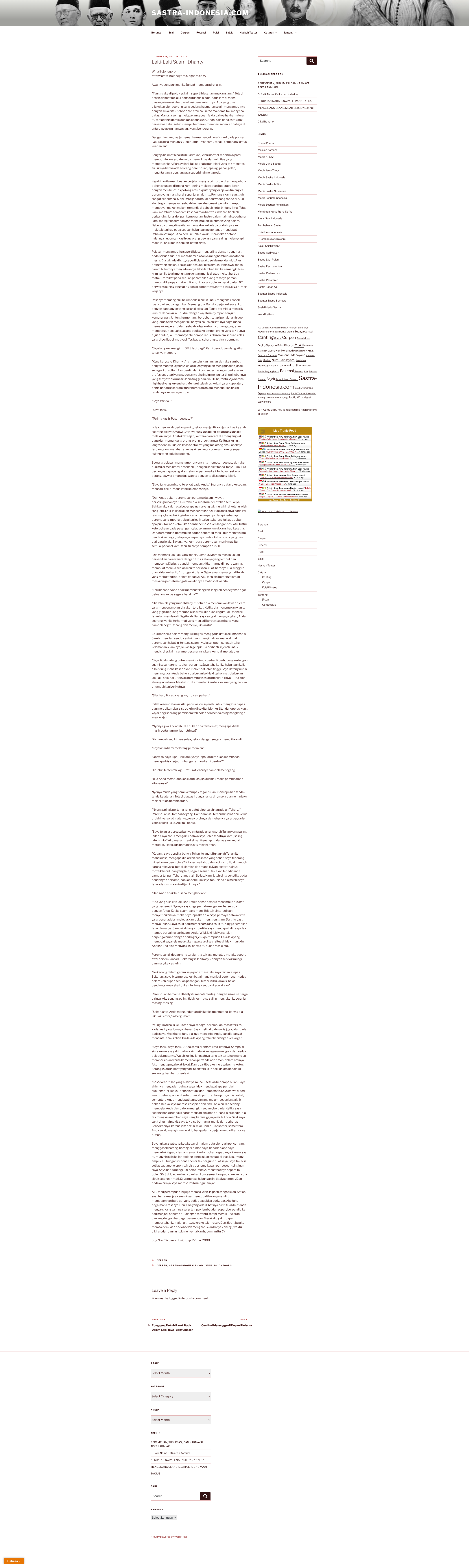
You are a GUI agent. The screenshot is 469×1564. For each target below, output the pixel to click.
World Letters (266, 314)
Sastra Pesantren (268, 280)
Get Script (273, 500)
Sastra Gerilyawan (268, 252)
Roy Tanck (284, 409)
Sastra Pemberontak (270, 266)
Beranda (156, 32)
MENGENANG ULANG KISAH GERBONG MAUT (286, 107)
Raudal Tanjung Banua (268, 371)
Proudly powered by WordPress (169, 1536)
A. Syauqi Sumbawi (279, 327)
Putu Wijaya (305, 365)
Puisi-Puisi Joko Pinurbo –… (272, 484)
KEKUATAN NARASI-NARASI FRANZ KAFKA (285, 101)
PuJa (184, 56)
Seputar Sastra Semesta (272, 300)
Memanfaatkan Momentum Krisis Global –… (279, 471)
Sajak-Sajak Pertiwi (269, 245)
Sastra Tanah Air (267, 286)
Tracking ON (295, 500)
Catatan (269, 32)
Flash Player (307, 409)
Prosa (286, 365)
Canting (266, 337)
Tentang (288, 32)
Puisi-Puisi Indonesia (270, 232)
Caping (278, 338)
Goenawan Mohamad (280, 350)
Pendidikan (301, 360)
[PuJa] (265, 599)
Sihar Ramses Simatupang (278, 393)
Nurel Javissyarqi (283, 360)
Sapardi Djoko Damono (287, 379)
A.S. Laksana (263, 327)
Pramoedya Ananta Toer (270, 365)
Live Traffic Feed (284, 430)
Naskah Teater (248, 32)
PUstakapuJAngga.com (272, 238)
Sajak (229, 32)
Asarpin (293, 327)
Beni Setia (273, 331)
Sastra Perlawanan (269, 273)
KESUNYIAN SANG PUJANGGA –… (283, 452)
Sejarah (262, 393)
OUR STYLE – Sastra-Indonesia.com (276, 477)
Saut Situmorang (304, 387)
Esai (171, 32)
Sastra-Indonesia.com (200, 13)
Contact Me (269, 604)
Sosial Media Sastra (269, 307)
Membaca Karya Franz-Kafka (275, 211)
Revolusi (298, 371)
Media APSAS (266, 156)
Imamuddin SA (300, 350)
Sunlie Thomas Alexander (303, 393)
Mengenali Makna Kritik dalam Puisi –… (277, 465)
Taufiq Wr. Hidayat (300, 397)
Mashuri (267, 360)
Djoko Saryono (267, 345)
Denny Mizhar (303, 338)
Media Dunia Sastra (269, 163)
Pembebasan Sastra (270, 225)
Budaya (299, 331)
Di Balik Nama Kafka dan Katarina (278, 94)
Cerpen (185, 32)
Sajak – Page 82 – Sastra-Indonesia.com (278, 497)
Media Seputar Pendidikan (273, 204)
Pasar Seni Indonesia (270, 218)
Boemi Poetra (266, 143)
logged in (175, 1298)
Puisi (216, 32)
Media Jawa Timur (268, 170)
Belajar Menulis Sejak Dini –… (273, 445)
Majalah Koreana (268, 149)
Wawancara (264, 401)
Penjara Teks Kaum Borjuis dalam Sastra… (279, 439)
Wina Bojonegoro (219, 1265)
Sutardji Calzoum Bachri (269, 397)
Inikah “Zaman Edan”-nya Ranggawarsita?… (285, 489)
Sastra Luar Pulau (268, 259)
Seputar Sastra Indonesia (272, 293)
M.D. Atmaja (271, 355)
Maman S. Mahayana (291, 355)
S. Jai (306, 371)
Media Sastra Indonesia (271, 177)
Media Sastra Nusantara (272, 191)
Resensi (201, 32)
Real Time (284, 500)
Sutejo (284, 397)
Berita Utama (286, 331)
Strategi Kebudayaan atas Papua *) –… (277, 458)
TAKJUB (263, 114)
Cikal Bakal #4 (266, 121)
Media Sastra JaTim (269, 184)
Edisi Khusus (285, 345)
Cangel (308, 331)
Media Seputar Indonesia (272, 197)
